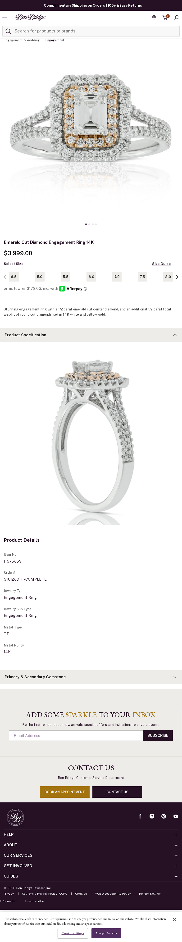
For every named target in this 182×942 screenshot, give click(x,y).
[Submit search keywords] (8, 31)
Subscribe (157, 735)
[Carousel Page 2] (89, 224)
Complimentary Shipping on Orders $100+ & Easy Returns (93, 5)
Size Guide (161, 264)
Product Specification (25, 335)
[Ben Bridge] (30, 17)
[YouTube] (175, 817)
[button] (177, 17)
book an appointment (65, 792)
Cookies (81, 893)
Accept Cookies (106, 933)
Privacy (9, 893)
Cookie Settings (73, 933)
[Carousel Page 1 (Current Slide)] (86, 224)
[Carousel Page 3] (93, 224)
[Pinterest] (163, 817)
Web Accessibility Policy (113, 893)
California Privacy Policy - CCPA (44, 893)
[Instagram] (152, 817)
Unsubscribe (34, 901)
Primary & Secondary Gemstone (35, 677)
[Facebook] (140, 817)
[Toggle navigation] (5, 17)
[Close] (174, 919)
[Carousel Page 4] (96, 224)
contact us (117, 792)
